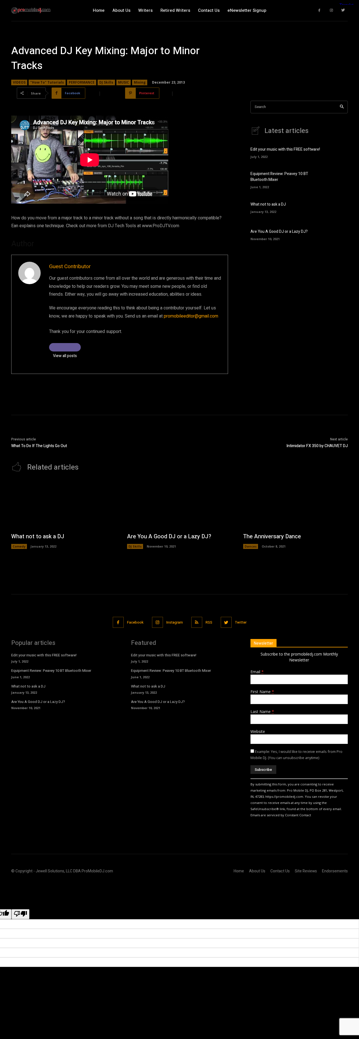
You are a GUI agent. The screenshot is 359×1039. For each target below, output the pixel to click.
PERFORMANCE (82, 82)
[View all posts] (65, 347)
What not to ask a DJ (268, 204)
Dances (251, 546)
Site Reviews (306, 871)
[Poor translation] (20, 914)
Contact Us (280, 871)
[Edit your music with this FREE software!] (338, 152)
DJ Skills (106, 82)
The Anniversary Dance (272, 536)
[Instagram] (331, 10)
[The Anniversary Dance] (295, 505)
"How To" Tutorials (47, 82)
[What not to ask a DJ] (338, 207)
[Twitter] (343, 10)
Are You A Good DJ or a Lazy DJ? (279, 232)
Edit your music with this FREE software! (285, 149)
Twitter (241, 622)
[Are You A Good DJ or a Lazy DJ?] (338, 234)
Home (239, 871)
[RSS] (196, 622)
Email (257, 671)
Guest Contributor (70, 266)
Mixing (140, 82)
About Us (257, 871)
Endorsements (335, 871)
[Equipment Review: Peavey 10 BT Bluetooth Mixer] (338, 179)
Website (257, 731)
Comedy (19, 546)
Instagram (174, 622)
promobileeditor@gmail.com (191, 316)
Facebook (135, 622)
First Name (262, 691)
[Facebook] (319, 10)
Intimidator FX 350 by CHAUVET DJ (317, 446)
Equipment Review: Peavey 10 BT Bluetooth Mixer (51, 670)
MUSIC (123, 82)
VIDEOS (19, 82)
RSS (209, 622)
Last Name (262, 711)
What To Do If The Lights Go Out (39, 446)
